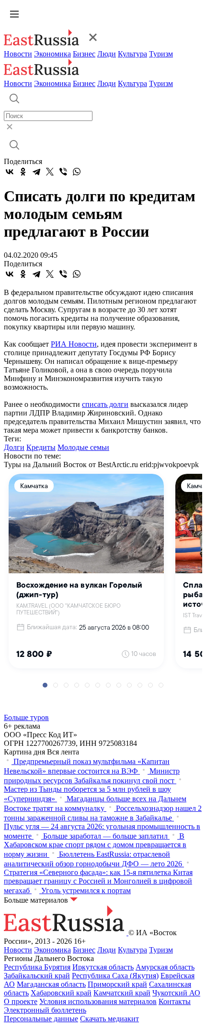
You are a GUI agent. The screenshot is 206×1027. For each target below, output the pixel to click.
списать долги (105, 404)
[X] (50, 171)
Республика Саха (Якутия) (115, 976)
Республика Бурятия (37, 967)
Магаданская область (51, 984)
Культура (132, 54)
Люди (106, 54)
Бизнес (84, 54)
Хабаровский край (61, 993)
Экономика (52, 54)
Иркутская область (103, 967)
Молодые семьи (83, 447)
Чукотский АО (176, 993)
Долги (14, 447)
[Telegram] (36, 171)
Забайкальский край (37, 976)
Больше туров (26, 717)
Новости (18, 54)
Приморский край (117, 984)
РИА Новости (74, 344)
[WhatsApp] (76, 171)
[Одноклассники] (23, 171)
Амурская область (165, 967)
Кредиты (41, 447)
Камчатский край (121, 993)
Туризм (161, 54)
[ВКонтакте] (9, 171)
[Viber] (63, 171)
